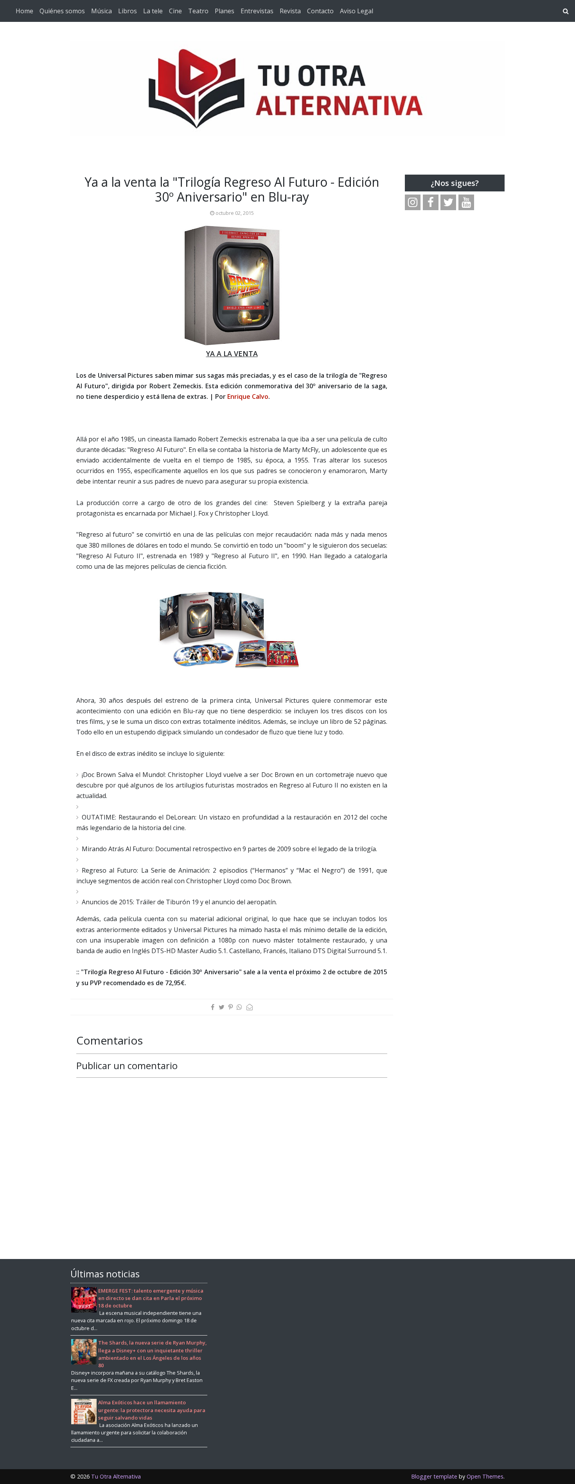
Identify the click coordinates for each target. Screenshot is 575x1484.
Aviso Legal (356, 11)
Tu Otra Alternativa (116, 1476)
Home (24, 11)
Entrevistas (257, 11)
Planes (224, 11)
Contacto (320, 11)
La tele (153, 11)
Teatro (198, 11)
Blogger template (434, 1476)
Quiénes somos (62, 11)
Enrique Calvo (247, 396)
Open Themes (485, 1476)
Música (101, 11)
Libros (127, 11)
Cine (175, 11)
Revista (290, 11)
